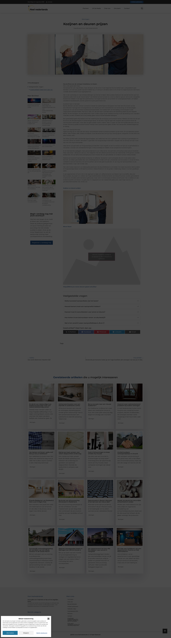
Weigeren (26, 633)
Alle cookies (10, 633)
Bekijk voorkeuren (41, 633)
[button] (48, 619)
